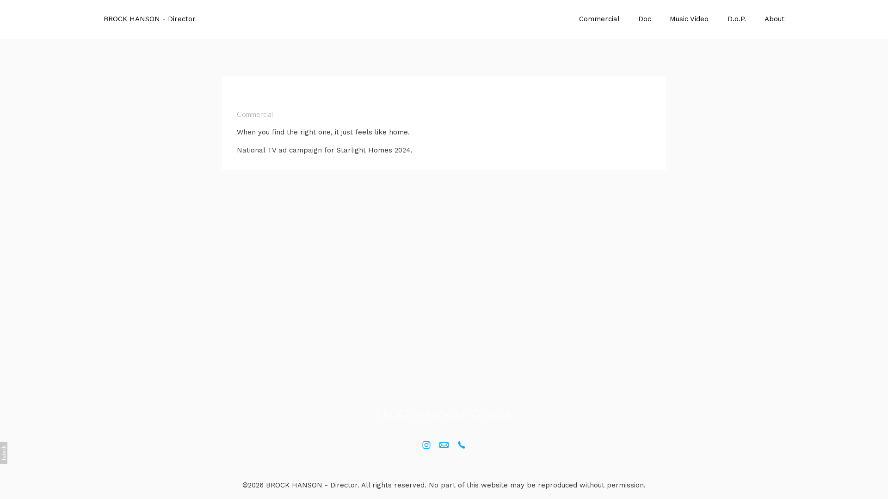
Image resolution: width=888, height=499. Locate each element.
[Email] (444, 445)
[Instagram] (426, 445)
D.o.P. (737, 19)
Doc (644, 19)
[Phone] (461, 445)
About (774, 19)
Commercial (599, 19)
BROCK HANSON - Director (444, 413)
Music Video (689, 19)
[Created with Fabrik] (3, 453)
